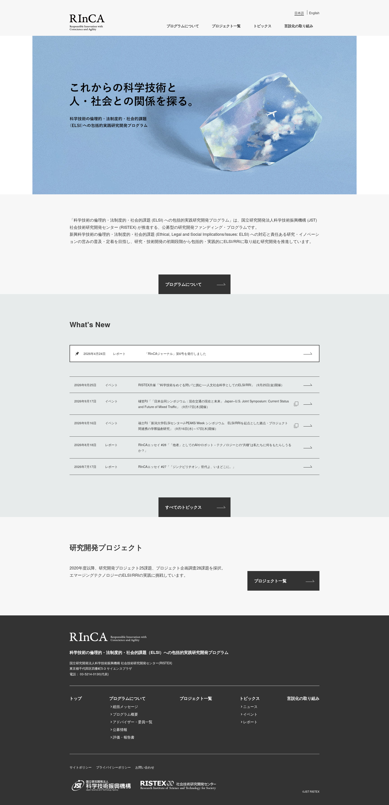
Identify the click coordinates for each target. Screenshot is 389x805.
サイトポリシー (81, 767)
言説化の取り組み (298, 25)
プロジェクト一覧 (226, 25)
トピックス (262, 25)
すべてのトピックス (183, 507)
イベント (250, 714)
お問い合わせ (144, 767)
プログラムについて (183, 25)
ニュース (250, 706)
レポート (250, 721)
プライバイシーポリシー (113, 767)
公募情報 (120, 729)
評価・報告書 (123, 737)
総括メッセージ (125, 706)
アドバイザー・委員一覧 (132, 721)
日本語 (299, 13)
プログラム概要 (125, 714)
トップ (76, 698)
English (314, 13)
